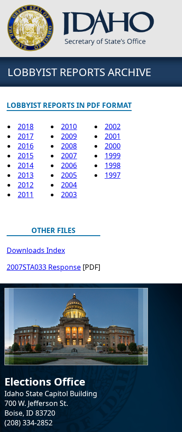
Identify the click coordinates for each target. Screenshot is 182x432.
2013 (26, 175)
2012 (26, 185)
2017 (26, 136)
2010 (69, 126)
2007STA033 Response (44, 267)
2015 (26, 156)
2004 (69, 185)
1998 (113, 165)
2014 (26, 165)
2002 (113, 126)
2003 (69, 194)
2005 (69, 175)
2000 (113, 146)
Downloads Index (36, 250)
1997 (113, 175)
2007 (69, 156)
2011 (26, 194)
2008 (69, 146)
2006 (69, 165)
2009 (69, 136)
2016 (26, 146)
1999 (113, 156)
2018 (26, 126)
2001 (113, 136)
